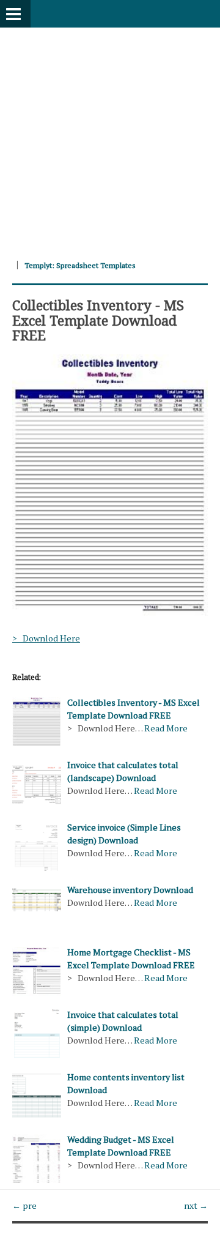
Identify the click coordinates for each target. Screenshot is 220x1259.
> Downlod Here (46, 638)
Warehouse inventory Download (130, 889)
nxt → (196, 1205)
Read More (166, 728)
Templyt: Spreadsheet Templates (80, 265)
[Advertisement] (110, 138)
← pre (24, 1205)
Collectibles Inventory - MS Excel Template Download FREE (98, 319)
